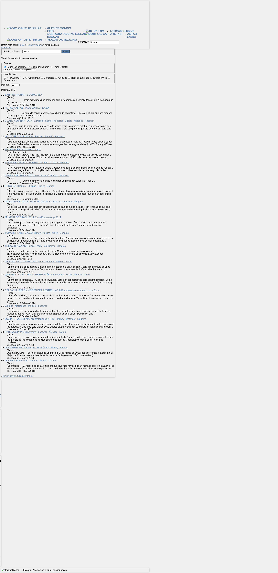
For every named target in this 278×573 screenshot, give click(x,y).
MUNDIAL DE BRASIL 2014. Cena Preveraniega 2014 (33, 217)
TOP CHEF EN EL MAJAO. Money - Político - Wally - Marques (37, 233)
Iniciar (5, 376)
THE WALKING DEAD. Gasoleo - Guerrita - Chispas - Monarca (37, 162)
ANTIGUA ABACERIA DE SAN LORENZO (27, 108)
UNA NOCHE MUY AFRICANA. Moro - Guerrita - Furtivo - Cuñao (38, 261)
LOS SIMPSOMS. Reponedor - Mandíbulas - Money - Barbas (36, 347)
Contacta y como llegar (66, 33)
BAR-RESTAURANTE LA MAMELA (23, 95)
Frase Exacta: (60, 67)
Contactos (49, 78)
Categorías (34, 78)
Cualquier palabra (40, 67)
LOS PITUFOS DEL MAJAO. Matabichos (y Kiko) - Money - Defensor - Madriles (45, 319)
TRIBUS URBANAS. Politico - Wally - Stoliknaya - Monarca (35, 246)
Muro (131, 36)
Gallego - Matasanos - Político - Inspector (26, 306)
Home (21, 45)
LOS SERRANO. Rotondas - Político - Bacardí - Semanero (35, 136)
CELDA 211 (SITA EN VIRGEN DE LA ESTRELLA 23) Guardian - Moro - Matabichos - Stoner (52, 290)
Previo (12, 376)
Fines (51, 31)
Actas (132, 33)
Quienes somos (59, 28)
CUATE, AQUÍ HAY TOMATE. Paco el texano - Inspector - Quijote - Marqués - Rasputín (49, 121)
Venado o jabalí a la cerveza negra (23, 149)
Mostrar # (6, 85)
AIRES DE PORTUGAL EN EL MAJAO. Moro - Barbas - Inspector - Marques (44, 201)
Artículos (63, 78)
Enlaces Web (100, 78)
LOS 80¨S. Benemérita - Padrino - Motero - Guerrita (31, 360)
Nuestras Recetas (62, 39)
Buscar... (83, 42)
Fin (30, 376)
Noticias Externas (80, 78)
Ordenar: (8, 69)
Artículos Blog (122, 31)
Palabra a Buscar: (12, 51)
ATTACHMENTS (16, 78)
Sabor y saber (35, 45)
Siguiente (24, 376)
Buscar (53, 36)
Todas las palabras (16, 67)
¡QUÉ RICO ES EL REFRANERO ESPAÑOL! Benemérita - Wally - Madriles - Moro (47, 274)
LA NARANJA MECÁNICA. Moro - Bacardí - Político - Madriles (37, 175)
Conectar (6, 47)
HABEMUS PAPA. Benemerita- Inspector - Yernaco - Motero (35, 332)
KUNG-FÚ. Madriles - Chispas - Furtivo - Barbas (29, 186)
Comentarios (10, 80)
